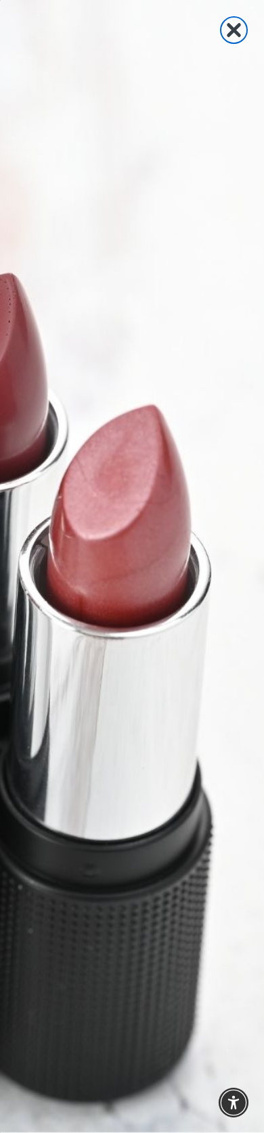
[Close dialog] (234, 30)
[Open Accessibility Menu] (234, 1103)
